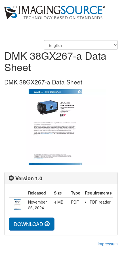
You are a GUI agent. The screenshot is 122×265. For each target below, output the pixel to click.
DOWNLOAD (29, 223)
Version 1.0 (28, 178)
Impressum (108, 244)
